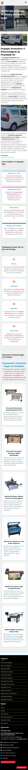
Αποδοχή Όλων (21, 767)
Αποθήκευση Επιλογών (8, 762)
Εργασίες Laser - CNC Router (9, 693)
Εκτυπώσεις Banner (6, 675)
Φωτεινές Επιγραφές (6, 662)
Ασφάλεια (5, 758)
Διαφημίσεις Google (8, 745)
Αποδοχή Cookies (6, 720)
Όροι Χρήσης (4, 714)
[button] (14, 118)
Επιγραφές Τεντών (6, 687)
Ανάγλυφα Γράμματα (6, 678)
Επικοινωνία (4, 723)
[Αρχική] (2, 2)
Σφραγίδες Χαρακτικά (7, 699)
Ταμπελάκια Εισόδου (6, 696)
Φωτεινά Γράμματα (6, 665)
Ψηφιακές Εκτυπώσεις (7, 672)
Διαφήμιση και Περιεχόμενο (10, 742)
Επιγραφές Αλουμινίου (7, 681)
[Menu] (25, 2)
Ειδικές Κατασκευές (6, 690)
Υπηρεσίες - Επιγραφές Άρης (15, 21)
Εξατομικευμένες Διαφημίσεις (10, 747)
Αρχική (3, 21)
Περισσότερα (23, 739)
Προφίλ (3, 711)
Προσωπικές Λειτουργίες (9, 755)
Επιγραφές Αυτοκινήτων (8, 23)
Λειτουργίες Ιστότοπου (8, 753)
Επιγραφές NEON (5, 669)
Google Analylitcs (7, 750)
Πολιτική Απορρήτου (7, 717)
